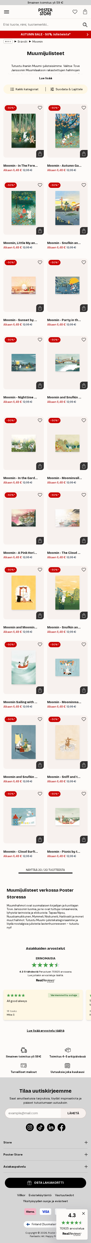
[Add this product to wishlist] (40, 108)
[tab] (75, 12)
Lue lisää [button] (45, 78)
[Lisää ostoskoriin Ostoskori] (40, 154)
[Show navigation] (6, 12)
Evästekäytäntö (40, 1195)
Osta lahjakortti (49, 1183)
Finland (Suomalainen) (46, 1224)
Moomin (37, 41)
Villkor (21, 1195)
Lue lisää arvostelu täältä (45, 1030)
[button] (72, 1224)
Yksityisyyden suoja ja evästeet (45, 1201)
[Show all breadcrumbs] (8, 41)
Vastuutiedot (64, 1195)
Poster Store (55, 1232)
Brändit (22, 41)
